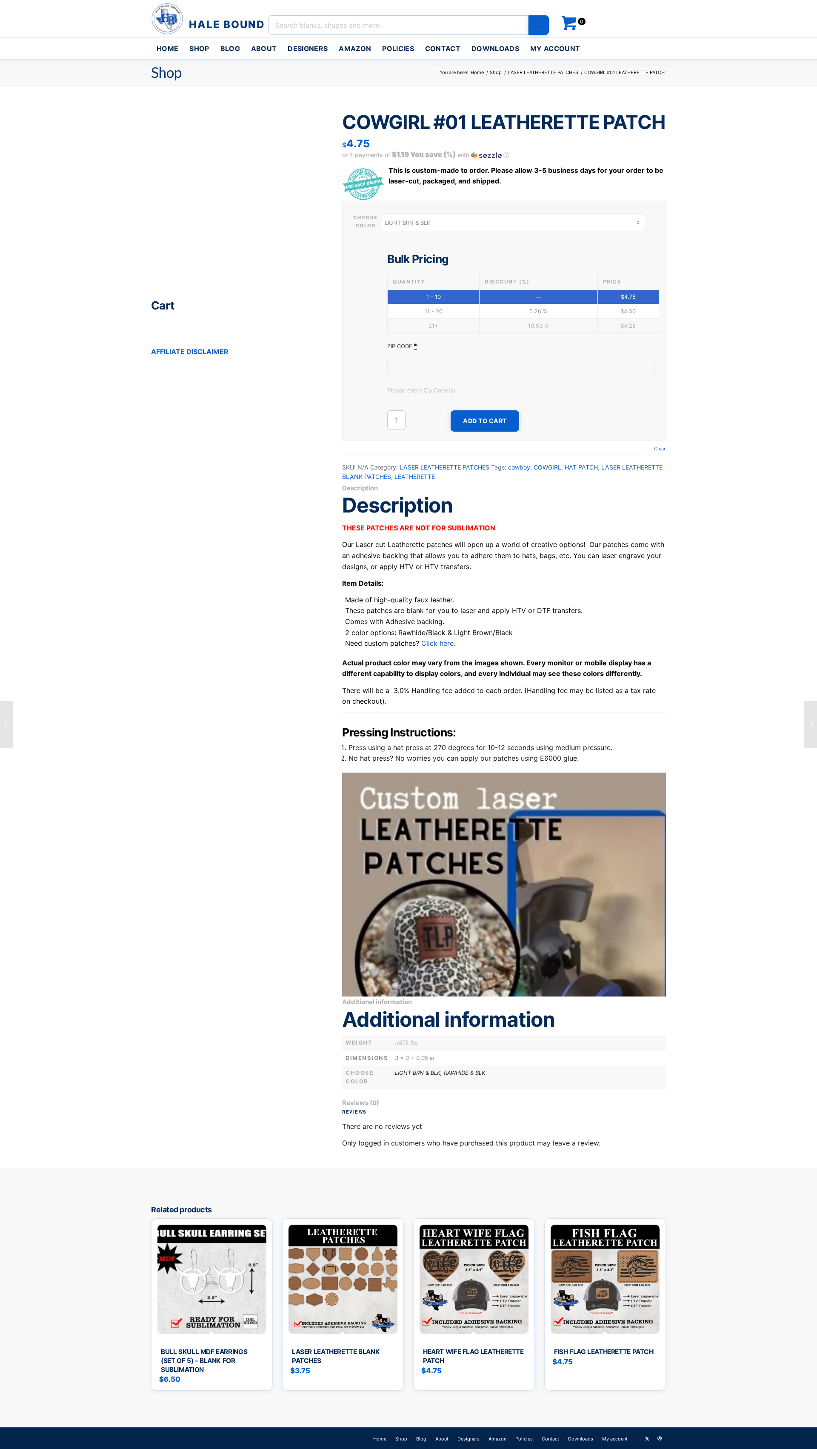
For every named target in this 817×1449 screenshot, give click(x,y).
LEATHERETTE (414, 476)
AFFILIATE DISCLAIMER (190, 351)
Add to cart (485, 420)
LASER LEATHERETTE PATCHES (444, 467)
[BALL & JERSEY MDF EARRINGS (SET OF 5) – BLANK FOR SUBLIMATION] (6, 724)
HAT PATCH (581, 467)
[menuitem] (167, 48)
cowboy (519, 467)
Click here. (438, 643)
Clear (660, 449)
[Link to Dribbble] (659, 1438)
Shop (166, 72)
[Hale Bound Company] (209, 18)
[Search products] (538, 25)
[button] (504, 155)
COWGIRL (547, 467)
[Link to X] (646, 1438)
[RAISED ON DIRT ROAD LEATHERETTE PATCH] (810, 724)
